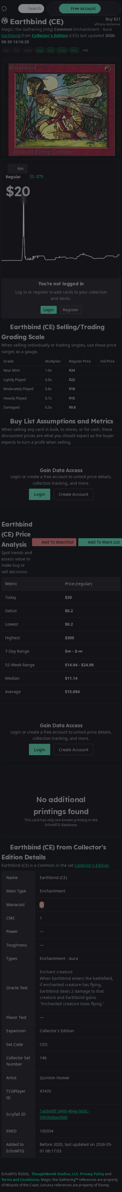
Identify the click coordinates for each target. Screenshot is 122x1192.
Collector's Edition (50, 35)
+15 (85, 50)
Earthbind (11, 35)
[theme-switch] (52, 8)
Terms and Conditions (20, 1179)
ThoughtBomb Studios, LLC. (55, 1173)
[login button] (110, 8)
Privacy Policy (92, 1173)
